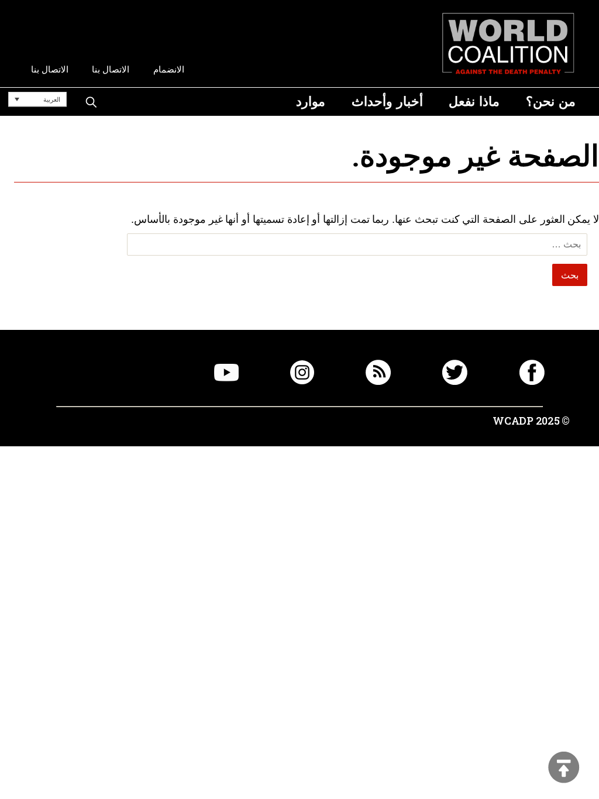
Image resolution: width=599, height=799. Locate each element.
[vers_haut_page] (563, 768)
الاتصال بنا (110, 69)
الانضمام (168, 69)
